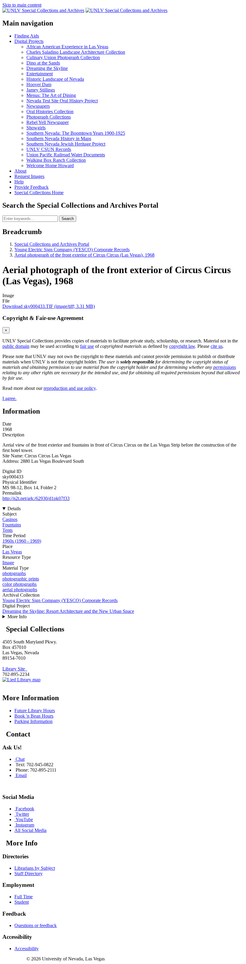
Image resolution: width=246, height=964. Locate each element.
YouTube (24, 819)
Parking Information (33, 721)
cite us (217, 346)
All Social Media (30, 830)
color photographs (19, 584)
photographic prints (20, 578)
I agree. (9, 398)
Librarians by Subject (34, 868)
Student (21, 902)
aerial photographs (19, 589)
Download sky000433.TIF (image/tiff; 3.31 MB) (48, 306)
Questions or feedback (35, 925)
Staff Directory (28, 873)
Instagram (25, 824)
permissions (224, 367)
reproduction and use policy (70, 388)
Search (68, 218)
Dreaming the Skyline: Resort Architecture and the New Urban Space (68, 611)
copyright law (182, 346)
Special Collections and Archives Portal (51, 244)
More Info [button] (17, 616)
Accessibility (26, 948)
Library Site (14, 668)
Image (8, 562)
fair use (87, 346)
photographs (14, 573)
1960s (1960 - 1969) (21, 541)
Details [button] (14, 508)
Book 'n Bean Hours (33, 715)
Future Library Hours (34, 710)
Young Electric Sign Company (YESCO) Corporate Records (72, 249)
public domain (15, 346)
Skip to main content (21, 5)
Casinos (9, 519)
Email (21, 775)
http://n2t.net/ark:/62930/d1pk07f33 (36, 498)
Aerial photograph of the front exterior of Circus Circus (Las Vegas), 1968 (84, 255)
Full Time (23, 896)
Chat (20, 759)
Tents (7, 530)
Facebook (25, 808)
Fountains (11, 524)
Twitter (22, 814)
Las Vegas (12, 551)
